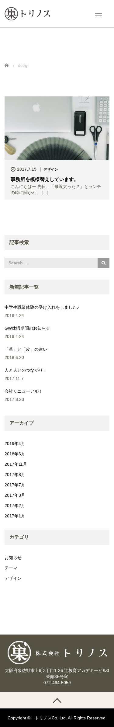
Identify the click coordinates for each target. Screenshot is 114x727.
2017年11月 (16, 464)
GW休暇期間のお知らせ (27, 328)
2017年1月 (15, 515)
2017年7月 (15, 484)
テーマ (11, 567)
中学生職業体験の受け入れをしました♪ (42, 307)
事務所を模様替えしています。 (45, 179)
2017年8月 (15, 474)
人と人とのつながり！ (26, 370)
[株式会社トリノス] (27, 13)
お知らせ (13, 557)
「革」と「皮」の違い (26, 349)
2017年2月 (15, 505)
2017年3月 (15, 495)
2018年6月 (15, 453)
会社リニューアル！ (24, 391)
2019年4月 (15, 443)
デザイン (50, 169)
